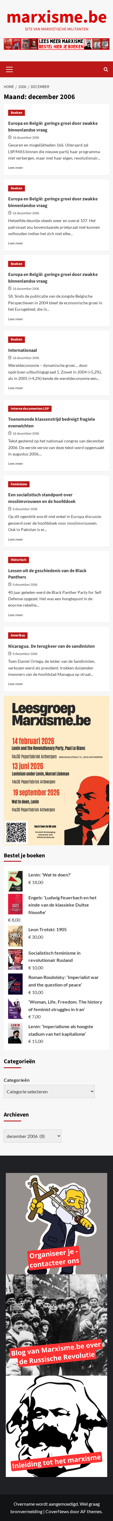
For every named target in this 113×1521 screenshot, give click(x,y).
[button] (9, 68)
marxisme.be (56, 17)
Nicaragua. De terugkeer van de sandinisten (51, 646)
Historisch (18, 559)
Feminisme (19, 484)
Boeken (16, 112)
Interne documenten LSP (30, 408)
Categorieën (17, 1080)
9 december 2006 (25, 509)
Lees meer (15, 167)
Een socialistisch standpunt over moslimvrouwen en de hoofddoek (42, 498)
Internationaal (22, 350)
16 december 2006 (26, 137)
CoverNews (57, 1511)
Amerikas (18, 635)
